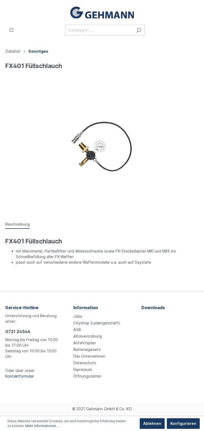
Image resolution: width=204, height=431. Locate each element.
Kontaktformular (19, 376)
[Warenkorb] (195, 30)
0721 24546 (17, 331)
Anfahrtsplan (84, 343)
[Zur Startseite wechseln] (102, 12)
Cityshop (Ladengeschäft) (96, 323)
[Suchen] (138, 30)
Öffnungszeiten (87, 376)
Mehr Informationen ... (42, 426)
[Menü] (11, 30)
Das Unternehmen (89, 356)
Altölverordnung (87, 336)
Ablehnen (152, 423)
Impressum (82, 369)
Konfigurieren (183, 423)
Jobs (77, 316)
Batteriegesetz (87, 349)
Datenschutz (84, 362)
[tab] (17, 224)
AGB (77, 329)
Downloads (153, 307)
